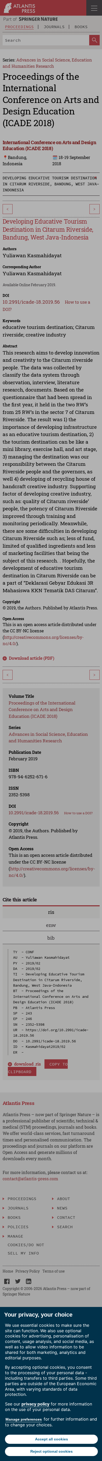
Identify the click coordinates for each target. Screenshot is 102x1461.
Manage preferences (23, 1419)
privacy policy (35, 1404)
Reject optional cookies (51, 1451)
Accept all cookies (51, 1439)
